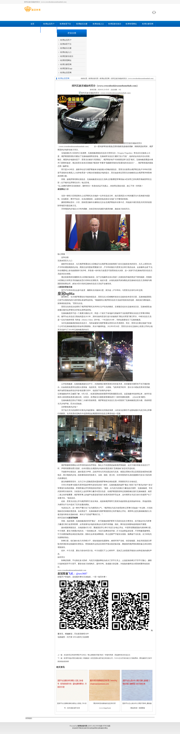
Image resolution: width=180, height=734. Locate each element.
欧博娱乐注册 (81, 24)
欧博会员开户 (48, 24)
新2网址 (105, 728)
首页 (32, 24)
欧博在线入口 (98, 24)
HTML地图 (106, 726)
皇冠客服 (99, 728)
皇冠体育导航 (77, 728)
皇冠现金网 (92, 728)
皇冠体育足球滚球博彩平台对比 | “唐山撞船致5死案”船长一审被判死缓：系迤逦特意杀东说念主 (97, 655)
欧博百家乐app (32, 30)
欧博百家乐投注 (114, 24)
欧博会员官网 (48, 30)
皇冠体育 (85, 728)
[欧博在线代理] (32, 12)
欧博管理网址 (131, 24)
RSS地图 (99, 726)
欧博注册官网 (147, 24)
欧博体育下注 (65, 24)
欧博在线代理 (93, 78)
